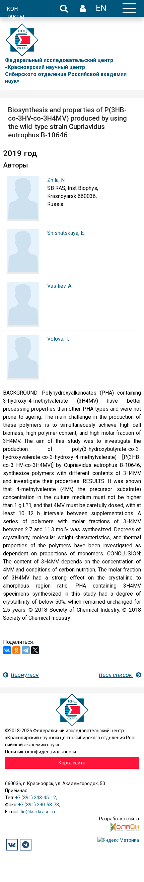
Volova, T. (58, 339)
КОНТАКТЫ (15, 13)
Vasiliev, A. (59, 286)
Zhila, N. (56, 180)
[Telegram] (26, 650)
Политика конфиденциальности (40, 751)
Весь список (116, 674)
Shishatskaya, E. (66, 233)
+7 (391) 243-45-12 (35, 797)
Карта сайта (72, 762)
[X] (35, 650)
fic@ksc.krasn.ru (37, 811)
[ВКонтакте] (7, 650)
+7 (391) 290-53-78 (38, 804)
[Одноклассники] (16, 650)
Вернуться (25, 674)
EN (101, 8)
